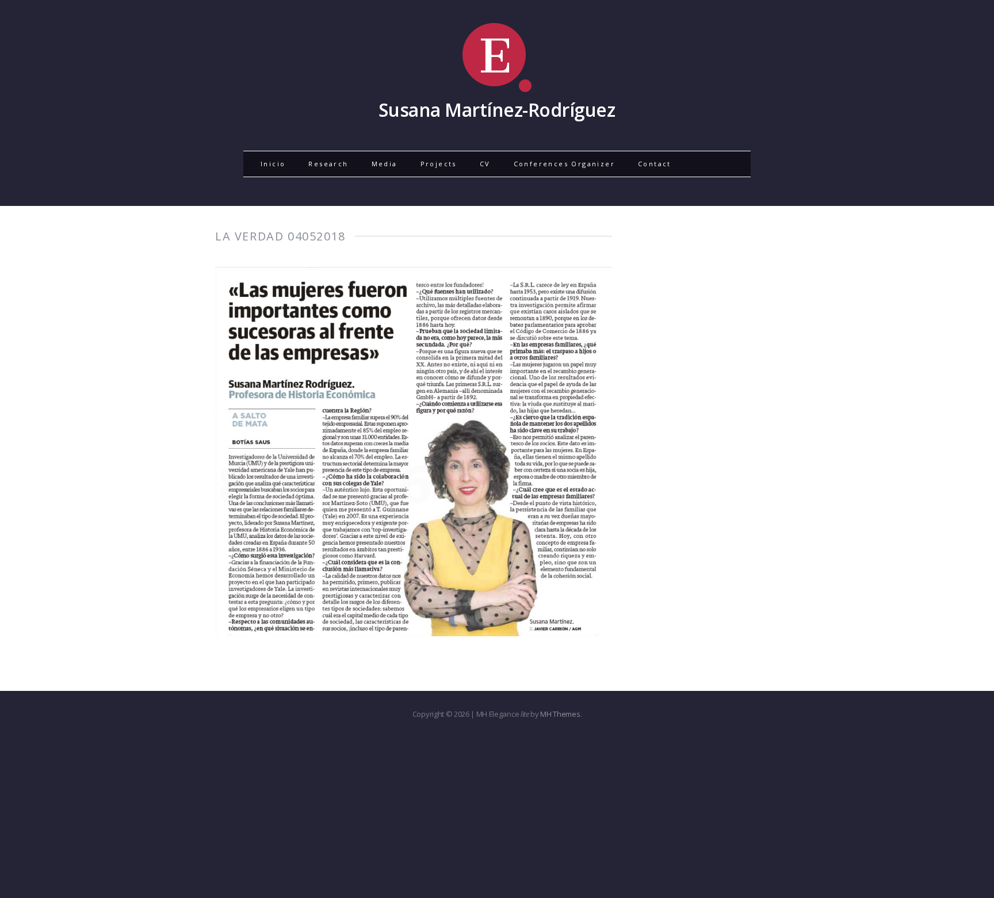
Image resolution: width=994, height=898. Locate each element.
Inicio (273, 163)
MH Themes (560, 714)
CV (485, 163)
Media (384, 163)
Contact (654, 163)
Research (328, 163)
